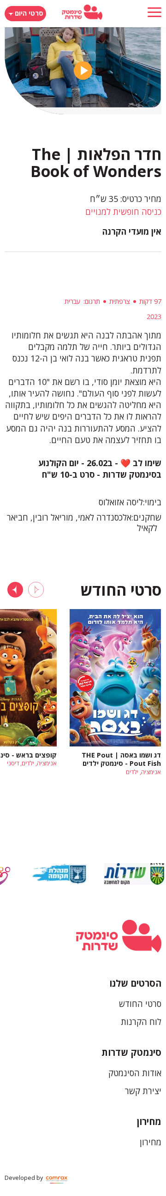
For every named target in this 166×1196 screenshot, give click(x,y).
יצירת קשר (143, 1090)
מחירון (149, 1121)
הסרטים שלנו (135, 983)
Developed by (24, 1178)
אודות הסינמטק (134, 1072)
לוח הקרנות (141, 1021)
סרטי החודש (140, 1003)
